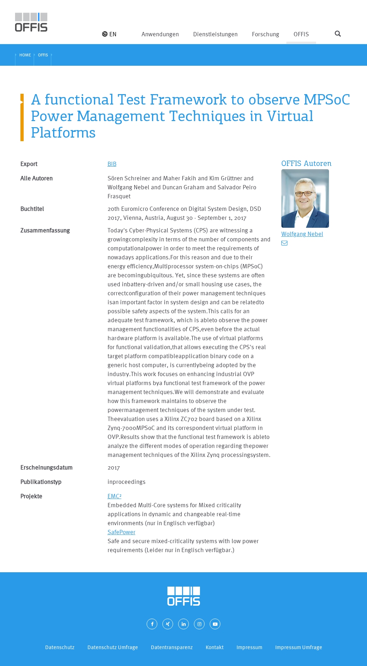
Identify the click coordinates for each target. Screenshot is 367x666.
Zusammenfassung (45, 230)
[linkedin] (183, 624)
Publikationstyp (41, 481)
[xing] (167, 624)
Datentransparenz (172, 647)
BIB (112, 163)
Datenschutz (60, 647)
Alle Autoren (36, 178)
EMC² (114, 495)
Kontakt (215, 647)
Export (28, 163)
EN (112, 34)
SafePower (121, 531)
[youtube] (215, 624)
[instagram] (199, 624)
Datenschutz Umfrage (112, 647)
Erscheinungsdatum (46, 467)
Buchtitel (32, 208)
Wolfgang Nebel (302, 233)
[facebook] (152, 624)
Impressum (249, 647)
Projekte (31, 495)
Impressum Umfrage (298, 647)
